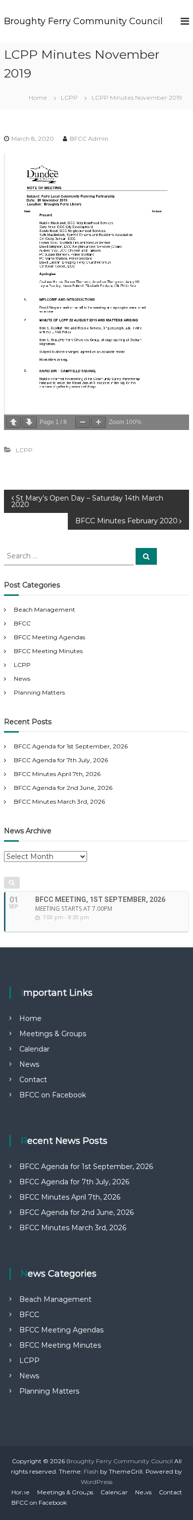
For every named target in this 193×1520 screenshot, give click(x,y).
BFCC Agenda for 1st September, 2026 (71, 746)
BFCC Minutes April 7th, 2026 (57, 774)
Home (30, 1018)
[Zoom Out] (82, 422)
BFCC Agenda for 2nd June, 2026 (63, 787)
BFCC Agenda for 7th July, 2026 (61, 760)
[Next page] (29, 422)
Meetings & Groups (52, 1033)
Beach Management (44, 609)
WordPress (96, 1481)
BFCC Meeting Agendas (49, 637)
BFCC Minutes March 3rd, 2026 (59, 801)
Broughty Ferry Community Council (83, 21)
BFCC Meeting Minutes (48, 651)
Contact (33, 1079)
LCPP (69, 97)
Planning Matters (39, 692)
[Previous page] (13, 422)
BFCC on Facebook (52, 1095)
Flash (91, 1471)
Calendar (34, 1049)
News (22, 678)
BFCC (22, 623)
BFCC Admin (89, 138)
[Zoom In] (98, 422)
